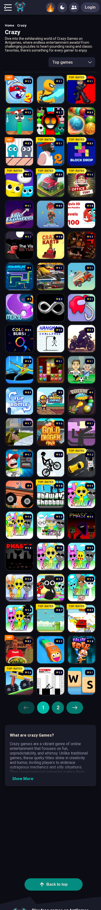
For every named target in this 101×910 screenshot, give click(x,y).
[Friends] (74, 7)
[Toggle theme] (62, 7)
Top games (62, 62)
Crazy (21, 25)
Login (90, 7)
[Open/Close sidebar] (8, 7)
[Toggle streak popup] (50, 7)
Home (9, 25)
